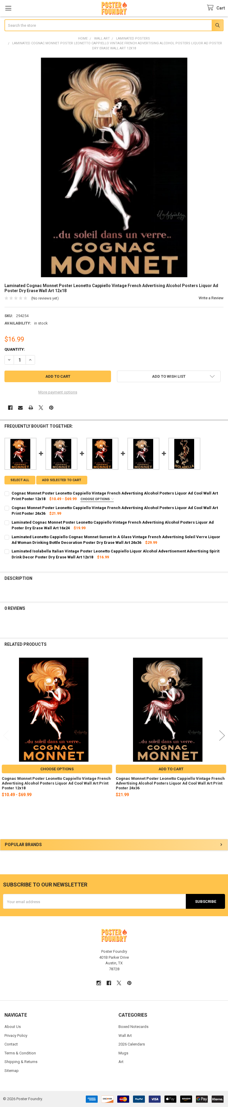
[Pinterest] (51, 407)
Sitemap (11, 1070)
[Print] (30, 407)
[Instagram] (98, 983)
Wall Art (125, 1035)
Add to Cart (171, 769)
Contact (11, 1044)
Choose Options (95, 499)
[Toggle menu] (8, 8)
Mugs (123, 1053)
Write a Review (211, 298)
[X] (41, 407)
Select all (19, 480)
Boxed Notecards (133, 1026)
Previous (6, 736)
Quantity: (14, 349)
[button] (169, 376)
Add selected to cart (61, 480)
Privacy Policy (15, 1035)
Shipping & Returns (20, 1061)
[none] (114, 167)
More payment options (57, 392)
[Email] (20, 407)
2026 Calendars (131, 1044)
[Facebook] (10, 407)
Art (121, 1061)
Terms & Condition (20, 1053)
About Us (12, 1026)
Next (222, 736)
